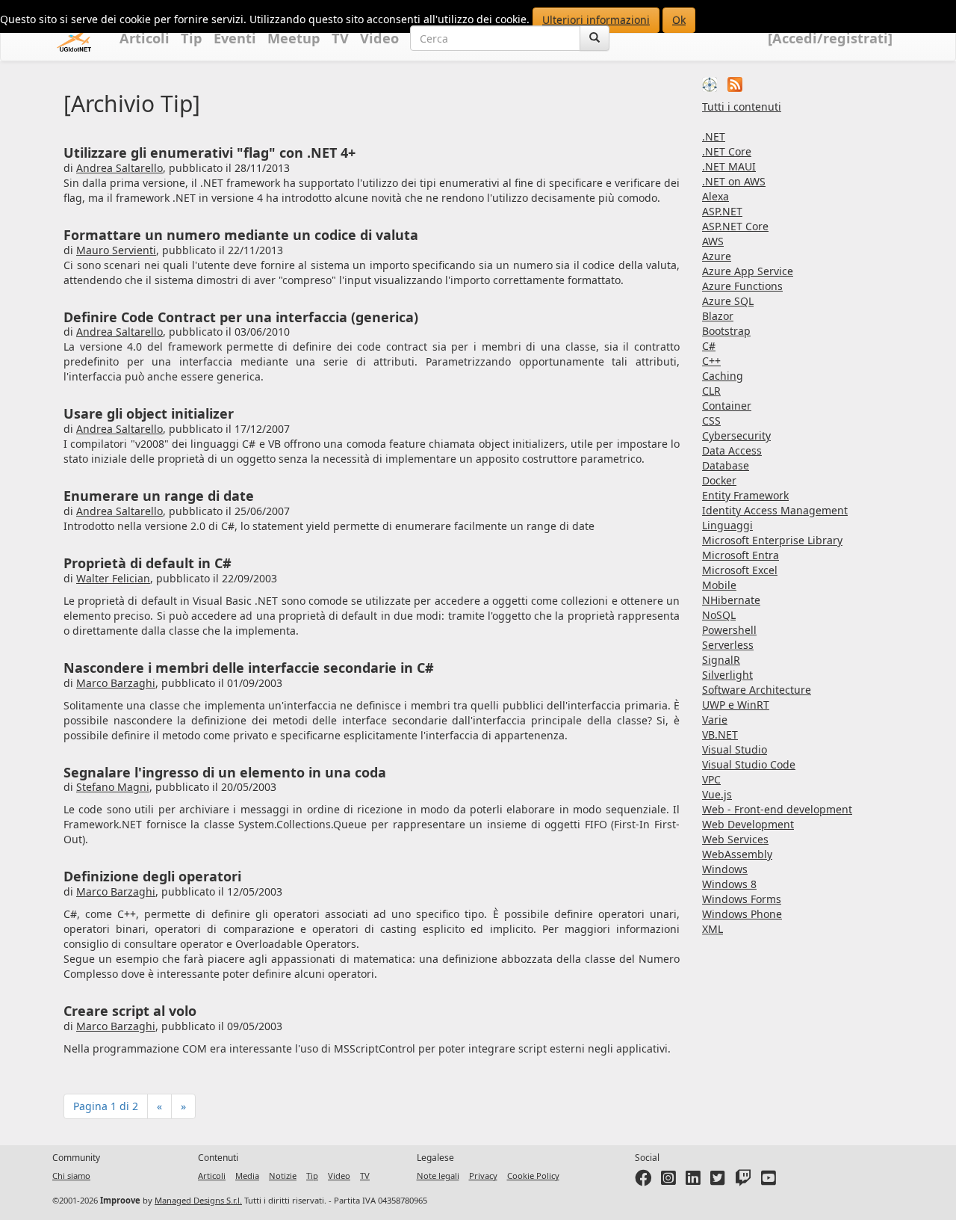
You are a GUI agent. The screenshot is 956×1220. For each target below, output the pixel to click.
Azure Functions (742, 286)
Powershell (729, 630)
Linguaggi (727, 525)
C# (709, 346)
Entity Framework (745, 495)
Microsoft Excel (739, 570)
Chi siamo (71, 1175)
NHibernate (731, 600)
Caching (722, 376)
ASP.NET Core (735, 226)
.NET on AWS (734, 181)
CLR (711, 390)
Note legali (438, 1175)
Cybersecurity (736, 435)
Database (725, 465)
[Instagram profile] (668, 1180)
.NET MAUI (729, 166)
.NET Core (726, 151)
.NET (713, 136)
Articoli (145, 38)
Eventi (235, 38)
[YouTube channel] (768, 1180)
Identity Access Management (775, 510)
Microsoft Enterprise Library (772, 540)
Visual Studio (734, 749)
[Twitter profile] (717, 1180)
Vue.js (717, 794)
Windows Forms (741, 899)
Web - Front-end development (777, 809)
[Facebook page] (643, 1180)
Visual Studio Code (748, 764)
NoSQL (719, 615)
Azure (716, 256)
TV (340, 38)
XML (712, 929)
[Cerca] (594, 38)
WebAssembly (737, 854)
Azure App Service (747, 271)
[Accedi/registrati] (830, 38)
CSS (711, 420)
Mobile (719, 585)
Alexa (715, 196)
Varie (714, 719)
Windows (725, 869)
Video (379, 38)
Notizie (283, 1175)
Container (726, 405)
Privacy (483, 1175)
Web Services (735, 839)
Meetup (293, 38)
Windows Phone (742, 914)
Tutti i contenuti (741, 106)
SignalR (721, 660)
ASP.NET (722, 211)
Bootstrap (726, 331)
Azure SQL (728, 301)
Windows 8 (729, 884)
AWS (713, 241)
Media (247, 1175)
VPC (711, 779)
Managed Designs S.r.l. (198, 1200)
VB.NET (720, 734)
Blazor (717, 316)
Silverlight (727, 675)
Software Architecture (756, 690)
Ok (679, 20)
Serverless (728, 645)
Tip (191, 38)
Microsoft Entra (740, 555)
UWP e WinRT (735, 704)
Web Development (748, 824)
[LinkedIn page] (693, 1180)
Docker (719, 480)
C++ (711, 361)
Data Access (732, 450)
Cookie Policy (533, 1175)
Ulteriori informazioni (596, 20)
